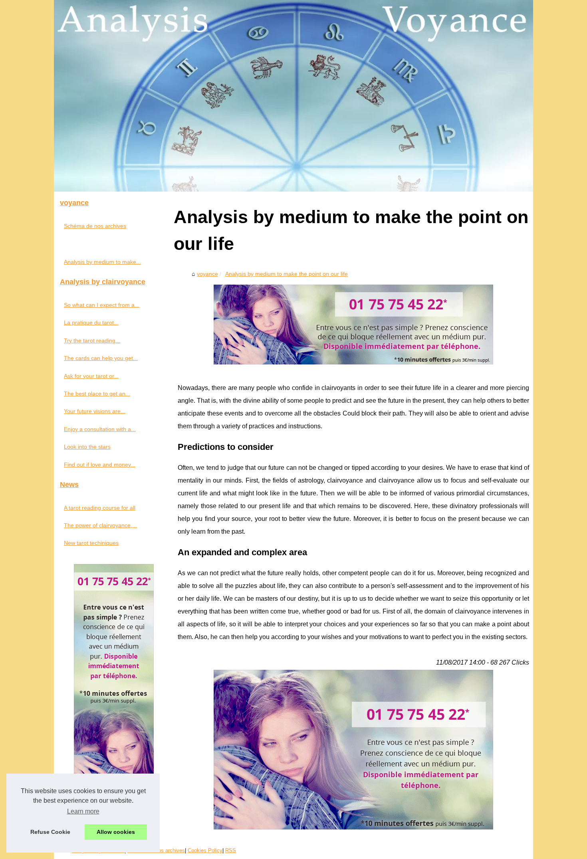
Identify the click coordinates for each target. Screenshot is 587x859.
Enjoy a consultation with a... (100, 429)
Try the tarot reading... (92, 340)
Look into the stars (87, 446)
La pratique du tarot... (91, 322)
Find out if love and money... (99, 464)
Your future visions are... (94, 411)
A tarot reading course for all (99, 508)
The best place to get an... (97, 393)
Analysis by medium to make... (102, 262)
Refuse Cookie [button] (50, 832)
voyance (207, 274)
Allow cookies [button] (116, 832)
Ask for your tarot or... (91, 376)
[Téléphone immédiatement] (353, 362)
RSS (230, 850)
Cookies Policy (205, 850)
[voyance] (293, 96)
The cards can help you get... (101, 358)
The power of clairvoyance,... (100, 525)
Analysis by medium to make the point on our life (286, 274)
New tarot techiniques (91, 543)
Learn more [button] (83, 811)
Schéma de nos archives (95, 226)
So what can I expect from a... (101, 305)
